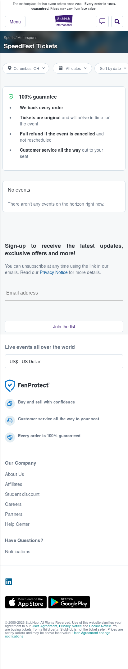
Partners (14, 513)
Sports (9, 37)
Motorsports (27, 37)
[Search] (117, 21)
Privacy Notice (54, 272)
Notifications (17, 551)
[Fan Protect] (27, 385)
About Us (14, 473)
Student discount (22, 493)
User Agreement (44, 625)
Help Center (17, 523)
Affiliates (13, 483)
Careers (13, 503)
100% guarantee (38, 96)
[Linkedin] (8, 582)
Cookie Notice (100, 625)
